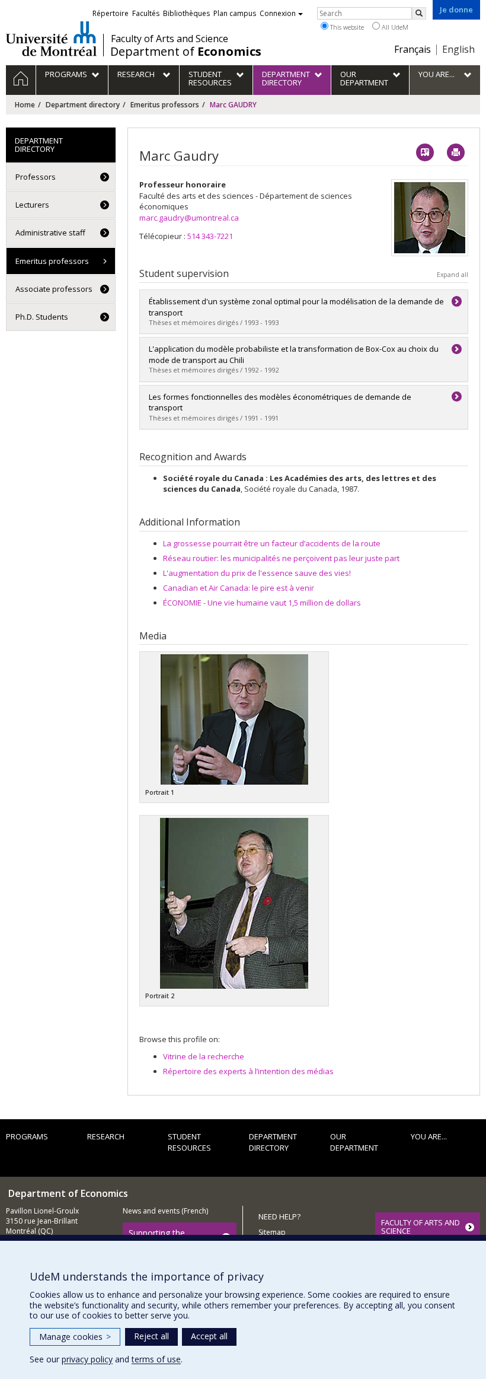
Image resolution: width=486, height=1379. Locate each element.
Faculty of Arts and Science (169, 38)
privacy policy (87, 1359)
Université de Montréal (51, 38)
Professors (35, 176)
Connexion (278, 13)
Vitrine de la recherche (203, 1056)
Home (25, 105)
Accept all (209, 1336)
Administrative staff (50, 232)
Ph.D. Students (41, 316)
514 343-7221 (210, 236)
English (458, 49)
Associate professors (53, 289)
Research (105, 1136)
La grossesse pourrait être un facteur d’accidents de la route (272, 543)
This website (346, 27)
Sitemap (272, 1232)
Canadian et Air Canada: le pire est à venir (238, 587)
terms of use (156, 1359)
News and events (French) (165, 1211)
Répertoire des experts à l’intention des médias (248, 1071)
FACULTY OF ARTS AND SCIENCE (420, 1226)
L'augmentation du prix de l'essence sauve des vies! (257, 573)
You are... (429, 1136)
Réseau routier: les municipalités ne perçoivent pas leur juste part (281, 558)
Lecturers (32, 204)
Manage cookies (75, 1336)
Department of (185, 52)
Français (412, 49)
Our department (354, 1142)
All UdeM (394, 27)
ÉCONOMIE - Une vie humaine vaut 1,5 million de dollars (262, 602)
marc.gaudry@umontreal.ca (189, 217)
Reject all (151, 1336)
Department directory (83, 105)
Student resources (189, 1142)
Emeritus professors (164, 105)
